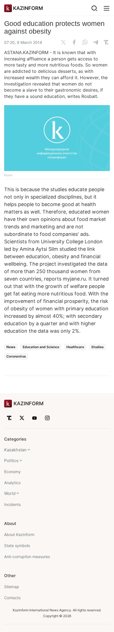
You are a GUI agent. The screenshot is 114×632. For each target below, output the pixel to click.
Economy (12, 471)
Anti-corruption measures (27, 556)
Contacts (12, 597)
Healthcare (75, 347)
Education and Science (41, 347)
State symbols (17, 545)
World (9, 493)
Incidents (12, 504)
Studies (97, 347)
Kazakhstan (15, 449)
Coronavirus (16, 356)
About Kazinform (19, 534)
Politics (11, 460)
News (10, 347)
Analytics (12, 482)
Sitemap (11, 586)
